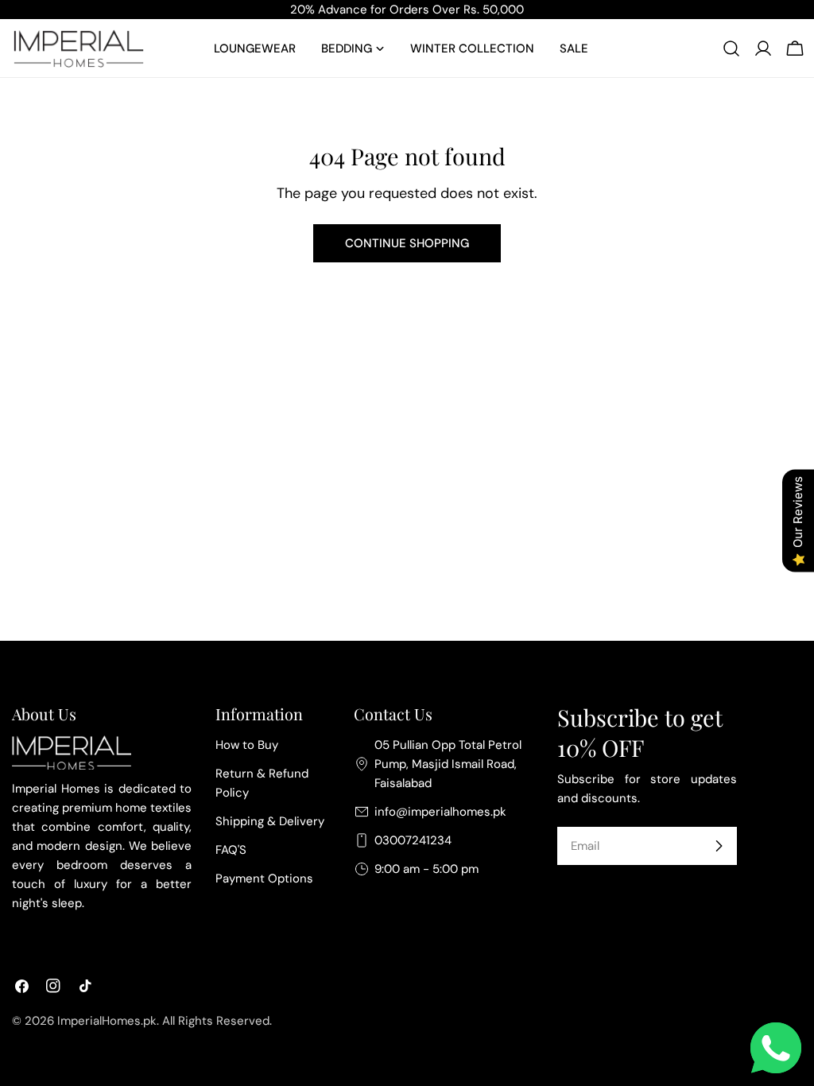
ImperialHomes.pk (107, 1021)
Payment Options (264, 878)
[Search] (731, 48)
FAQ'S (230, 850)
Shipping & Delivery (269, 821)
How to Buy (246, 745)
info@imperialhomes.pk (440, 812)
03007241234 (413, 840)
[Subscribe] (718, 846)
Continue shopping (407, 243)
